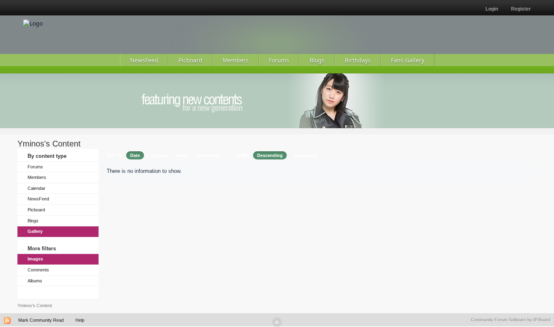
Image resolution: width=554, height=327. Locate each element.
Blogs (33, 220)
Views (182, 155)
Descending (270, 155)
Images (35, 258)
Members (37, 177)
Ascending (305, 155)
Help (79, 320)
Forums (35, 166)
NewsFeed (38, 198)
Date (135, 155)
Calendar (36, 188)
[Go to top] (277, 322)
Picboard (36, 209)
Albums (35, 280)
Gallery (35, 231)
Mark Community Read (41, 320)
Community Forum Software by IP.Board (510, 319)
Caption (159, 155)
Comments (38, 269)
